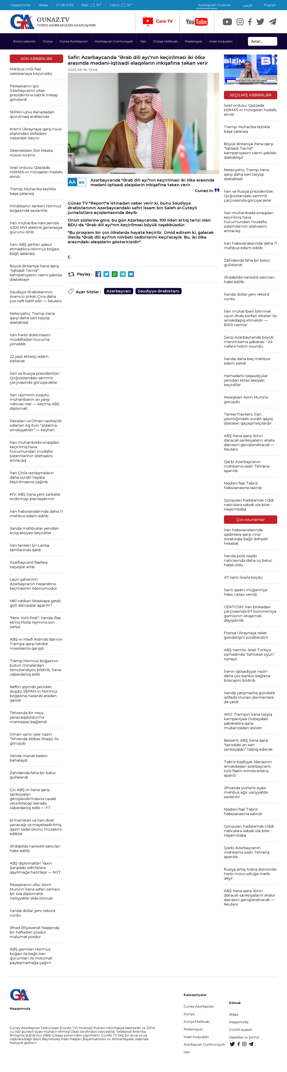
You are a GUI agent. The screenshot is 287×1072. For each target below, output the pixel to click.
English (270, 5)
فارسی (247, 5)
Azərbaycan (118, 291)
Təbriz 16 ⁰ (120, 5)
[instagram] (240, 22)
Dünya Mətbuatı (197, 1022)
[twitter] (260, 22)
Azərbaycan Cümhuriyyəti (114, 41)
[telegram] (272, 22)
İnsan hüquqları (220, 41)
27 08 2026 (65, 5)
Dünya (48, 41)
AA (72, 182)
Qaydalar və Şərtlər (244, 1037)
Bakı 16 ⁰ (91, 5)
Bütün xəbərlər (24, 41)
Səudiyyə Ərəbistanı (158, 291)
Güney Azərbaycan (74, 41)
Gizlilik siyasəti (240, 1030)
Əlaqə (43, 5)
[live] (157, 22)
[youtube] (197, 22)
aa (81, 182)
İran (143, 41)
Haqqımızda (21, 5)
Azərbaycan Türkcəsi (214, 5)
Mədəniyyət (193, 41)
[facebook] (249, 22)
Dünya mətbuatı (165, 41)
